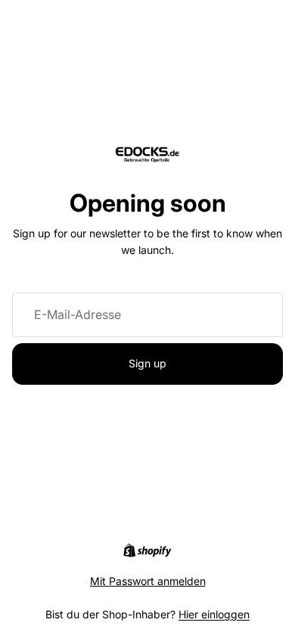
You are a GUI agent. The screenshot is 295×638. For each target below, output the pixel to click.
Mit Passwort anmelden (148, 581)
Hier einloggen (214, 614)
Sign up (147, 363)
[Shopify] (147, 550)
